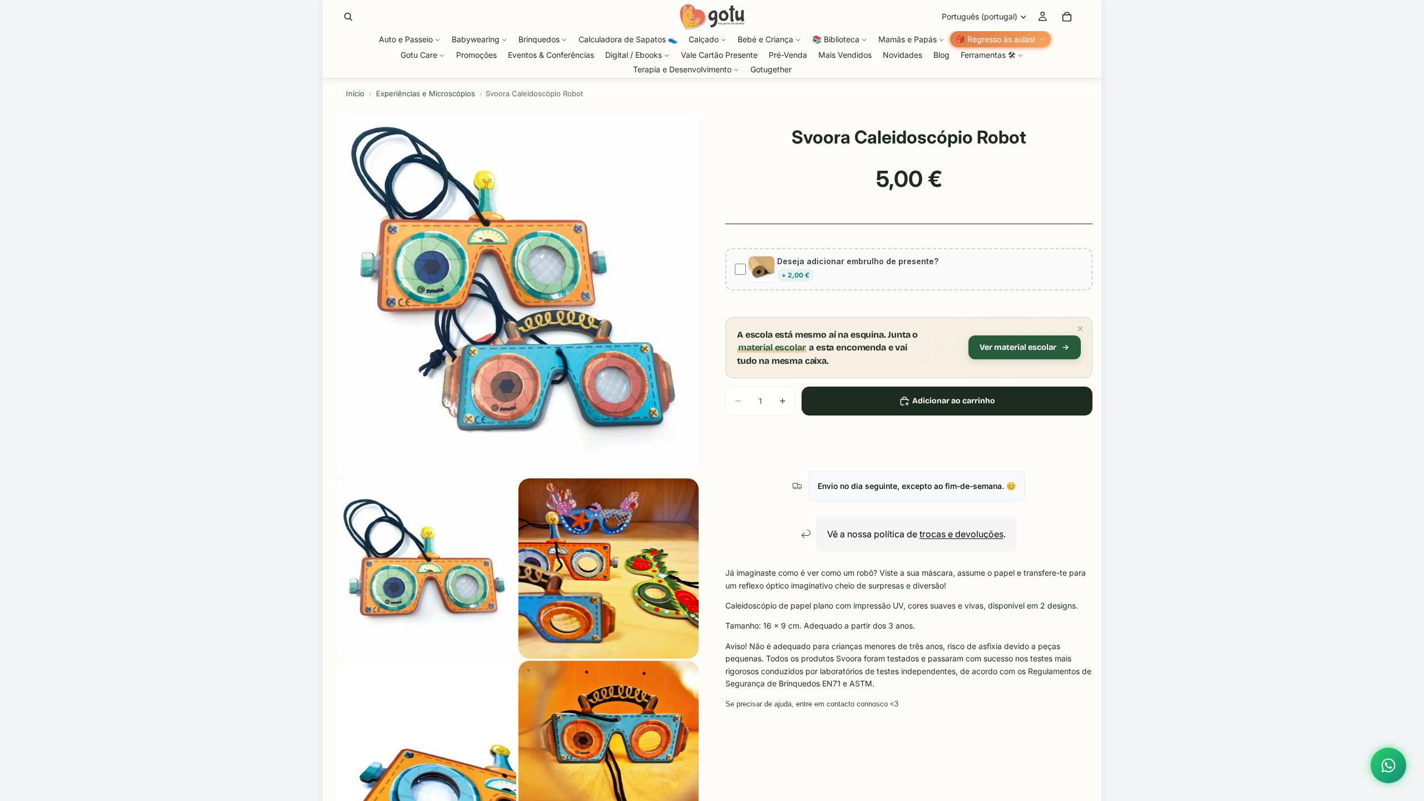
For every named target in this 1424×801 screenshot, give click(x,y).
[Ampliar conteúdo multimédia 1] (517, 294)
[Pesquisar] (348, 16)
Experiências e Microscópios (425, 93)
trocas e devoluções (961, 534)
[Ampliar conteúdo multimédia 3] (608, 568)
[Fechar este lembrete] (1080, 329)
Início (355, 93)
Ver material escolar (1018, 347)
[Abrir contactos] (1388, 765)
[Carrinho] (1067, 16)
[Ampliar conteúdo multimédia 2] (426, 568)
